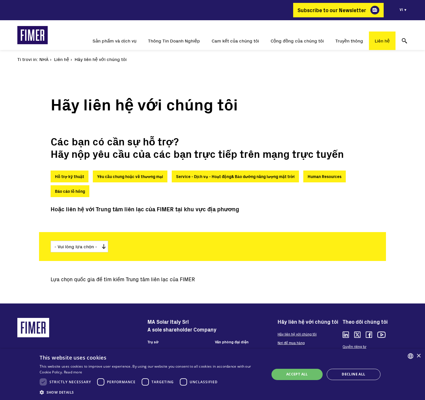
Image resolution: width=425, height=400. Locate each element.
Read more (73, 372)
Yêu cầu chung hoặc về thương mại (130, 176)
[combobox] (410, 356)
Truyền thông (349, 41)
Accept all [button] (297, 374)
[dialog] (212, 374)
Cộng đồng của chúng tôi (297, 41)
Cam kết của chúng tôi (235, 41)
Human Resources (324, 176)
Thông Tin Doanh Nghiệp (174, 41)
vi (401, 9)
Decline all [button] (353, 374)
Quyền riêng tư (354, 346)
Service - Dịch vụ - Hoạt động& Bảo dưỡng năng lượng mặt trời (235, 176)
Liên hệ (382, 41)
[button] (151, 392)
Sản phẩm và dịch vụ (114, 41)
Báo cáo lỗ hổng (70, 191)
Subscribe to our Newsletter (332, 10)
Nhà (44, 59)
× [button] (418, 356)
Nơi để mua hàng (291, 342)
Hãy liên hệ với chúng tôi (297, 334)
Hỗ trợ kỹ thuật (69, 176)
